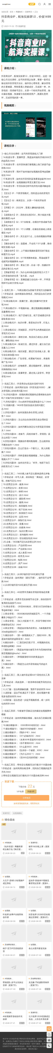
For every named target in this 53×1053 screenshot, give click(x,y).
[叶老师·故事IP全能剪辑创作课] (13, 899)
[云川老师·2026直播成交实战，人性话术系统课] (39, 1001)
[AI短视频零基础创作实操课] (13, 1001)
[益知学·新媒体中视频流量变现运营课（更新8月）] (39, 865)
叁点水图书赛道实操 (37, 948)
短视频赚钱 (17, 813)
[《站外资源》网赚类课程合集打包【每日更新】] (13, 831)
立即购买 (27, 798)
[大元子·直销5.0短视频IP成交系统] (13, 865)
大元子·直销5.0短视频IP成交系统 (13, 881)
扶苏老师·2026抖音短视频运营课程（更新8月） (39, 915)
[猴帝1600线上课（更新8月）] (39, 831)
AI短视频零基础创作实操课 (12, 1017)
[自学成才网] (6, 4)
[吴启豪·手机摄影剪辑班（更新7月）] (39, 967)
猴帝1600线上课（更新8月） (39, 847)
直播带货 (22, 26)
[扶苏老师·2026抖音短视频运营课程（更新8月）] (39, 899)
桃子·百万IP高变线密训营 (13, 949)
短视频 (7, 877)
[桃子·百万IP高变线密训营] (13, 933)
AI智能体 (8, 843)
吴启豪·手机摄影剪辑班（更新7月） (39, 983)
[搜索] (39, 4)
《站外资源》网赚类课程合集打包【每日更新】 (13, 848)
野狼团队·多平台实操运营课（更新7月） (13, 983)
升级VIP (30, 791)
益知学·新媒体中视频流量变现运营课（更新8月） (39, 882)
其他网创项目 (10, 944)
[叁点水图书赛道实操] (39, 933)
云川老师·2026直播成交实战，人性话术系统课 (39, 1017)
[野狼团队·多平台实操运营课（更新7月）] (13, 967)
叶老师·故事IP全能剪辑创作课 (13, 915)
